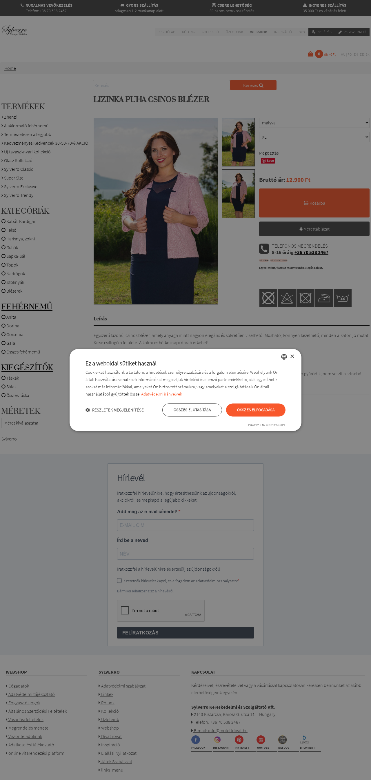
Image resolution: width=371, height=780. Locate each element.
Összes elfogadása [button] (255, 410)
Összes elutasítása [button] (192, 410)
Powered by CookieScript (266, 425)
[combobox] (284, 357)
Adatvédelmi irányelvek (161, 394)
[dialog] (185, 390)
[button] (115, 410)
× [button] (292, 356)
